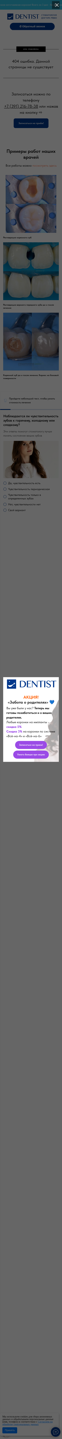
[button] (31, 745)
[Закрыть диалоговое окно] (57, 5)
